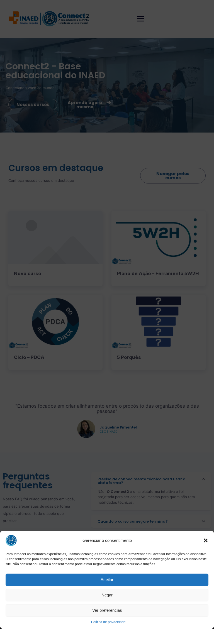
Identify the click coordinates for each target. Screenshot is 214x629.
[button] (205, 540)
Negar (107, 595)
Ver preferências (107, 610)
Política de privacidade (108, 622)
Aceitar (107, 579)
